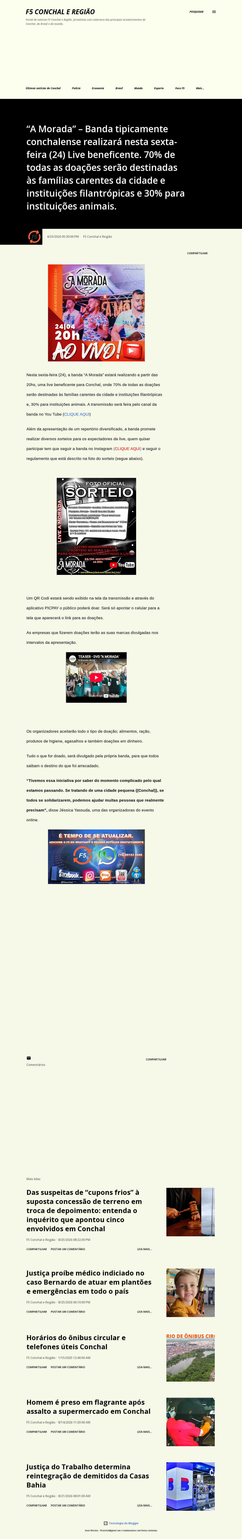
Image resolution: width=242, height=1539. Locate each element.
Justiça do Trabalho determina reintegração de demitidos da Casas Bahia (87, 1476)
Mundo (138, 88)
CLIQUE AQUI (76, 414)
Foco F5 (180, 88)
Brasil (119, 88)
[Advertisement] (103, 55)
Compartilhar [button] (197, 253)
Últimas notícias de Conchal (43, 88)
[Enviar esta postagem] (28, 1059)
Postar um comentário (68, 1249)
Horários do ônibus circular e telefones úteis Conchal (76, 1342)
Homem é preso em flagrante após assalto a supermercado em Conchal (88, 1407)
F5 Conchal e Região (60, 11)
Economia (98, 88)
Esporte (159, 88)
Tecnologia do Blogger (123, 1523)
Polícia (76, 88)
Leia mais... (144, 1249)
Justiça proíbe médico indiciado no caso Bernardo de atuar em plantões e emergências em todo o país (88, 1282)
